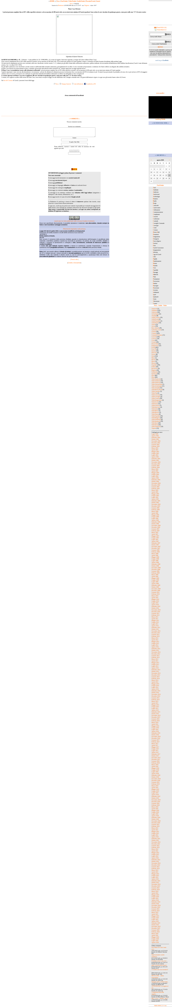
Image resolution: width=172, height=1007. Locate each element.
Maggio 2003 (155, 451)
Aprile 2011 (155, 619)
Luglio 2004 (155, 476)
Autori (98, 1)
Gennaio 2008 (155, 550)
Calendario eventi (156, 330)
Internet (154, 351)
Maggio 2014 (155, 684)
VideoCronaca (155, 398)
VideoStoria (155, 425)
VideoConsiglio (156, 396)
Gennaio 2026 (155, 930)
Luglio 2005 (155, 497)
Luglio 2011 (155, 624)
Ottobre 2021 (155, 840)
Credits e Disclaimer (74, 263)
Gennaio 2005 (155, 487)
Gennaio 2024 (155, 888)
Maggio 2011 (155, 620)
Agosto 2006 (155, 520)
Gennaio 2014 (155, 677)
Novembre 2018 (156, 779)
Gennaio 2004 (155, 466)
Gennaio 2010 (155, 592)
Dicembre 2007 (156, 548)
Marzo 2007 (155, 532)
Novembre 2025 (156, 926)
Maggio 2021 (155, 831)
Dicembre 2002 (156, 443)
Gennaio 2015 (155, 698)
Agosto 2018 (155, 773)
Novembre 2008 (156, 568)
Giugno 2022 (155, 854)
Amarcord (154, 308)
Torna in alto (74, 259)
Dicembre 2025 (156, 928)
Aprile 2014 (155, 682)
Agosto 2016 (155, 731)
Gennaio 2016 (155, 719)
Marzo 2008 (155, 553)
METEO (160, 47)
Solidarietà (154, 372)
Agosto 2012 (155, 647)
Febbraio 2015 (156, 699)
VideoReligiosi (156, 418)
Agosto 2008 (155, 562)
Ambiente (154, 310)
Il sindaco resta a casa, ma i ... (160, 961)
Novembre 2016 (156, 736)
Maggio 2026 (155, 937)
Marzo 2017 (155, 743)
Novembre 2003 (156, 462)
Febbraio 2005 (156, 488)
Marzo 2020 (155, 807)
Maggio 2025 (155, 916)
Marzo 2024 (155, 891)
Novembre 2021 (156, 842)
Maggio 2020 (155, 810)
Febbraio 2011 (156, 615)
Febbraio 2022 (156, 847)
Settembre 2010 (156, 606)
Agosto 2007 (155, 541)
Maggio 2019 (155, 789)
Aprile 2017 (155, 745)
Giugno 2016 (155, 728)
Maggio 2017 (155, 747)
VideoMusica (155, 412)
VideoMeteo (155, 411)
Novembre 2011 (156, 631)
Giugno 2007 (155, 538)
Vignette (154, 428)
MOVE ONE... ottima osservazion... (158, 976)
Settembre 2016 (156, 733)
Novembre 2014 (156, 694)
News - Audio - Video (160, 305)
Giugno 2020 (155, 812)
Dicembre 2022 (156, 865)
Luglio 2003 (155, 455)
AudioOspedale (156, 321)
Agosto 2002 (155, 436)
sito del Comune (8, 80)
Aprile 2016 (155, 724)
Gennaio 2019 (155, 782)
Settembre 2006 (156, 522)
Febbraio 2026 (156, 932)
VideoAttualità (155, 388)
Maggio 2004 (155, 473)
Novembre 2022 (156, 863)
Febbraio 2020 (156, 805)
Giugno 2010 (155, 601)
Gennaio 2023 (155, 867)
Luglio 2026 (155, 940)
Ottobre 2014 (155, 692)
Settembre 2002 (156, 437)
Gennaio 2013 (155, 655)
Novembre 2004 (156, 483)
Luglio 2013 (155, 666)
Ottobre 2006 (155, 524)
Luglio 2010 (155, 603)
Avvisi (153, 326)
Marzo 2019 (155, 786)
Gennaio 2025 (155, 909)
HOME (52, 1)
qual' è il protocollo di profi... (160, 965)
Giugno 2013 (155, 664)
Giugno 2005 (155, 495)
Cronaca (154, 342)
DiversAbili (155, 344)
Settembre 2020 (156, 817)
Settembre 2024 (156, 902)
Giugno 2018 (155, 770)
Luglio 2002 (155, 434)
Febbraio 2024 (156, 889)
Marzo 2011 (155, 617)
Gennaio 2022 (155, 845)
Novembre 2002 (156, 441)
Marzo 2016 (155, 722)
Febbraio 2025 (156, 911)
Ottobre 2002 (155, 439)
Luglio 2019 (155, 793)
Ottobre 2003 (155, 460)
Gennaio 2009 (155, 571)
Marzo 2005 (155, 490)
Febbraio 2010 (156, 594)
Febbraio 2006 (156, 509)
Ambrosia (154, 312)
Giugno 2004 (155, 474)
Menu (153, 358)
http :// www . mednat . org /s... (160, 998)
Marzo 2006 (155, 511)
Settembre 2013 (156, 670)
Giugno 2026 (155, 939)
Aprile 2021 (155, 830)
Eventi (153, 347)
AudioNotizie (81, 1)
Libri (153, 356)
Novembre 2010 (156, 610)
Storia (153, 377)
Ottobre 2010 (155, 608)
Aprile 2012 (155, 640)
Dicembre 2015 (156, 717)
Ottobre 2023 (155, 882)
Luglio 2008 (155, 560)
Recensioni (155, 368)
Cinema (154, 331)
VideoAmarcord (156, 379)
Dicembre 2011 (156, 633)
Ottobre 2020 (155, 819)
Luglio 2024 (155, 898)
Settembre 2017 (156, 754)
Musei (153, 361)
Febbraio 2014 (156, 678)
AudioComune (156, 317)
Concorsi (154, 338)
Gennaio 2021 (155, 824)
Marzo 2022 (155, 849)
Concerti (154, 337)
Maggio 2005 (155, 494)
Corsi (153, 340)
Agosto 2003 (155, 457)
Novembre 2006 (156, 525)
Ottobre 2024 (155, 904)
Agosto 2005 (155, 499)
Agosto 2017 (155, 752)
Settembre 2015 (156, 712)
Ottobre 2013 (155, 671)
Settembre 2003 (156, 458)
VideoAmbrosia (156, 382)
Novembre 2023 (156, 884)
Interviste (154, 352)
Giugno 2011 (155, 622)
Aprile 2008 (155, 555)
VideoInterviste (156, 407)
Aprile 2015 (155, 703)
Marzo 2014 (155, 680)
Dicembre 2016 (156, 738)
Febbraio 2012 (156, 636)
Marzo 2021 (155, 828)
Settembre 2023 (156, 881)
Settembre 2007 (156, 543)
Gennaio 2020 (155, 803)
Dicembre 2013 (156, 675)
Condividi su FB (91, 84)
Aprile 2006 (155, 513)
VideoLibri (154, 409)
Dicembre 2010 (156, 612)
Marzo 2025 (155, 912)
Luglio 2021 (155, 835)
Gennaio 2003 (155, 444)
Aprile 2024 (155, 893)
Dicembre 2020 (156, 823)
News (58, 1)
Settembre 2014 (156, 691)
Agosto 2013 (155, 668)
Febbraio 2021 (156, 826)
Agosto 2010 (155, 604)
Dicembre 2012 (156, 654)
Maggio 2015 (155, 705)
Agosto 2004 (155, 478)
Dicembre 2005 (156, 506)
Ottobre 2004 (155, 481)
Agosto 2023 (155, 879)
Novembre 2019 (156, 800)
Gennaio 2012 (155, 634)
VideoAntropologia (157, 384)
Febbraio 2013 (156, 657)
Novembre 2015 (156, 715)
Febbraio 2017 (156, 742)
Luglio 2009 (155, 582)
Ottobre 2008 (155, 566)
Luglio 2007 (155, 539)
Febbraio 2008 (156, 552)
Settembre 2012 (156, 648)
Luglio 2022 (155, 856)
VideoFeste (155, 403)
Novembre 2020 (156, 821)
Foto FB (154, 349)
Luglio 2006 (155, 518)
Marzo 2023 (155, 870)
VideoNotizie (72, 1)
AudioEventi (155, 319)
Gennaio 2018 (155, 761)
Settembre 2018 (156, 775)
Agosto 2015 (155, 710)
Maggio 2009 (155, 578)
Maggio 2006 (155, 515)
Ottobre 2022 (155, 861)
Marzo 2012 (155, 638)
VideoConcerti (155, 395)
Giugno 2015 (155, 706)
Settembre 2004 (156, 480)
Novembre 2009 (156, 589)
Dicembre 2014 (156, 696)
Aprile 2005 (155, 492)
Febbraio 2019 (156, 784)
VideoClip (154, 393)
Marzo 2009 (155, 575)
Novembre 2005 (156, 504)
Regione (86, 5)
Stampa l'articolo (66, 84)
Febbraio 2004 (156, 467)
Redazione (61, 5)
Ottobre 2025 (155, 925)
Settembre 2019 (156, 796)
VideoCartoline (156, 391)
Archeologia (155, 314)
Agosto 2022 (155, 858)
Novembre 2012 (156, 652)
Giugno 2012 (155, 643)
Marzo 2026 (155, 933)
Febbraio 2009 (156, 573)
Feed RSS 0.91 (162, 27)
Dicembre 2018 (156, 780)
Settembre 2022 (156, 860)
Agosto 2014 (155, 689)
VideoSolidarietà (156, 419)
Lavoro (154, 354)
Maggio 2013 (155, 663)
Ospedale (154, 365)
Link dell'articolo (78, 84)
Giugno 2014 (155, 685)
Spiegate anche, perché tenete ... (160, 982)
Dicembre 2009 (156, 590)
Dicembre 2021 (156, 844)
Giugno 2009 (155, 580)
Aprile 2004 (155, 471)
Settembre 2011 (156, 627)
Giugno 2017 (155, 749)
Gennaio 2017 (155, 740)
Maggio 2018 (155, 768)
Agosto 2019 (155, 794)
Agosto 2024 (155, 900)
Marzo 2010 (155, 596)
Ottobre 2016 (155, 735)
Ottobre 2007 (155, 545)
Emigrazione (155, 345)
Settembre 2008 (156, 564)
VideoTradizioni (156, 426)
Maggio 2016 (155, 726)
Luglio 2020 (155, 814)
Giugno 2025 (155, 918)
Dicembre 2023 (156, 886)
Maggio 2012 (155, 641)
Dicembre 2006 (156, 527)
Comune (154, 333)
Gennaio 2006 (155, 508)
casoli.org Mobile (160, 119)
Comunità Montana (157, 335)
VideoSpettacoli (156, 421)
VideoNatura (155, 414)
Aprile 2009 (155, 576)
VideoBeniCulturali (157, 389)
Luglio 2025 (155, 919)
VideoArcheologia (157, 386)
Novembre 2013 (156, 673)
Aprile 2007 (155, 534)
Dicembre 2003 (156, 464)
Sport (153, 375)
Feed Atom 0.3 (161, 30)
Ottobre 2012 (155, 650)
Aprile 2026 (155, 935)
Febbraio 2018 (156, 763)
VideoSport (155, 423)
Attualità (154, 316)
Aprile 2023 (155, 872)
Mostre (154, 359)
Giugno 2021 (155, 833)
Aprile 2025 (155, 914)
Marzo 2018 (155, 765)
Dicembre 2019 (156, 801)
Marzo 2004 (155, 469)
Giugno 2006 (155, 517)
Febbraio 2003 (156, 446)
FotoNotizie (64, 1)
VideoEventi (155, 402)
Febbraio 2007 (156, 531)
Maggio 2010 (155, 599)
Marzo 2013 (155, 659)
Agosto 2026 (155, 942)
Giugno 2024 (155, 896)
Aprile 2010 (155, 597)
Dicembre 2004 (156, 485)
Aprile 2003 (155, 450)
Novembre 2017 (156, 758)
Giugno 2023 (155, 875)
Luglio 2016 (155, 729)
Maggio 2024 (155, 895)
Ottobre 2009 (155, 587)
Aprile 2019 (155, 787)
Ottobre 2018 (155, 777)
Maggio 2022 (155, 852)
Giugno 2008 (155, 559)
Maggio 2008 (155, 557)
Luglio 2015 (155, 708)
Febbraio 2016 (156, 721)
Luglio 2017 (155, 750)
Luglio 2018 (155, 772)
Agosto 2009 (155, 583)
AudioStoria (155, 323)
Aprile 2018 (155, 766)
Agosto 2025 (155, 921)
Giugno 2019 (155, 791)
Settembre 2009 (156, 585)
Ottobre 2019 (155, 798)
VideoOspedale (156, 416)
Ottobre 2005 (155, 502)
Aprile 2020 (155, 809)
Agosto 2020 (155, 816)
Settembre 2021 (156, 838)
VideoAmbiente (156, 381)
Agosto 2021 (155, 837)
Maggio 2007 (155, 536)
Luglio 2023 (155, 877)
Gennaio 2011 (155, 613)
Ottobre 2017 (155, 756)
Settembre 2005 (156, 501)
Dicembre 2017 (156, 759)
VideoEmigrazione (157, 400)
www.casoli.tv (160, 93)
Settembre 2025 (156, 923)
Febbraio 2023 (156, 868)
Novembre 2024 (156, 905)
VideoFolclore (155, 405)
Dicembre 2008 (156, 569)
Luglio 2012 (155, 645)
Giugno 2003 (155, 453)
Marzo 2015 (155, 701)
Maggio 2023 (155, 874)
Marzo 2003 (155, 448)
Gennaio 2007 (155, 529)
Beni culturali (155, 328)
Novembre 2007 (156, 546)
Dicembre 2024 (156, 907)
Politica (154, 367)
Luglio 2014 (155, 687)
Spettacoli (154, 374)
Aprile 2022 (155, 851)
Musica (154, 363)
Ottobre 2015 (155, 714)
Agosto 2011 (155, 626)
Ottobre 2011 (155, 629)
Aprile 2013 (155, 661)
